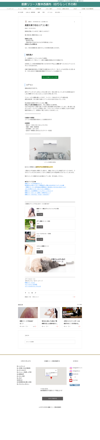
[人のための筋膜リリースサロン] (70, 371)
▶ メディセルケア (21, 370)
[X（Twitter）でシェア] (28, 292)
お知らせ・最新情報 (30, 12)
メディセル (49, 12)
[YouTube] (70, 380)
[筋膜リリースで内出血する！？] (28, 312)
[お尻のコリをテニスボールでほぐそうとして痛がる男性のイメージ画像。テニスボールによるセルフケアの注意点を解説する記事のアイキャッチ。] (72, 312)
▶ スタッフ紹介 (21, 376)
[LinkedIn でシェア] (32, 292)
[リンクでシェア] (35, 292)
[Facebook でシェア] (25, 292)
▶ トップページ (21, 366)
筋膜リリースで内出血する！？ (26, 322)
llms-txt (19, 387)
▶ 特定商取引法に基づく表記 (24, 381)
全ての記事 (20, 12)
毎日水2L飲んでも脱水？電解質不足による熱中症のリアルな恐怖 (50, 322)
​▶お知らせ (19, 380)
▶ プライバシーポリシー (23, 384)
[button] (80, 12)
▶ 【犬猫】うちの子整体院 (23, 368)
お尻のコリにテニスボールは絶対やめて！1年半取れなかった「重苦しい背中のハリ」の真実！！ (72, 322)
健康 (39, 12)
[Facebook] (70, 374)
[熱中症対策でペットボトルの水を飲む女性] (50, 312)
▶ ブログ (19, 378)
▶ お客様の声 (20, 374)
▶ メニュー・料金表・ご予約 (24, 372)
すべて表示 (79, 304)
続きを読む (57, 12)
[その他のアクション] (74, 22)
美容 (44, 12)
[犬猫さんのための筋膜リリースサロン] (70, 368)
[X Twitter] (70, 377)
